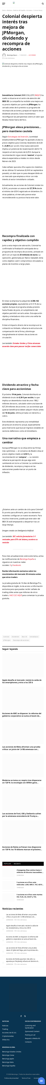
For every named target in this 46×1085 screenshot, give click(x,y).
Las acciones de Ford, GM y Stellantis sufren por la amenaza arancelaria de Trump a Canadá (21, 816)
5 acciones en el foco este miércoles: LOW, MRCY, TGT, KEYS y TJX (30, 884)
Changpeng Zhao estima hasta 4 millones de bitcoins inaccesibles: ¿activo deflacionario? (29, 872)
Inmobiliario (34, 637)
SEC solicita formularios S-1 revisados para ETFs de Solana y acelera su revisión (20, 539)
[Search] (42, 4)
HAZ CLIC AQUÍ (15, 595)
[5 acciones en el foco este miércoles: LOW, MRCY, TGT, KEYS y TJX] (8, 885)
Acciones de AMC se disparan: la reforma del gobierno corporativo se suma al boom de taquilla (21, 716)
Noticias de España (19, 10)
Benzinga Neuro (12, 55)
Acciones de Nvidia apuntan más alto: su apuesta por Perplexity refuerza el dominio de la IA (22, 961)
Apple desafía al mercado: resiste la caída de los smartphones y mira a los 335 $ (21, 681)
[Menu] (3, 3)
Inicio (4, 10)
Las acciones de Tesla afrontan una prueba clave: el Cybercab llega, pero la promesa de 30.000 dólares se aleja (22, 950)
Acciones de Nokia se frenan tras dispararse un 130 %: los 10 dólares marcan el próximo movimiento (21, 849)
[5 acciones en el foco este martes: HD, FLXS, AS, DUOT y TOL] (8, 897)
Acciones (29, 10)
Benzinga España (27, 559)
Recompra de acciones (21, 640)
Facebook (17, 565)
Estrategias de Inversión (18, 136)
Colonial (6, 637)
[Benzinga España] (22, 4)
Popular (7, 864)
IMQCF (37, 95)
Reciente (17, 864)
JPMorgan (6, 640)
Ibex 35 (24, 637)
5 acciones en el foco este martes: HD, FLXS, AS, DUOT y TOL (30, 895)
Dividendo (15, 637)
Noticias (9, 10)
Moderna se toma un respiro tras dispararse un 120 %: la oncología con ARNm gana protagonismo (21, 782)
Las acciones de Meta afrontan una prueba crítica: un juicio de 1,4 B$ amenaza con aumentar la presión (21, 749)
